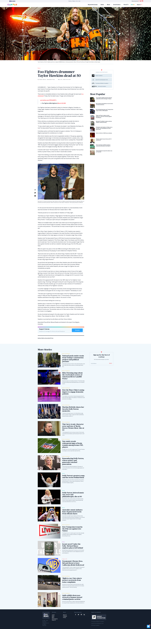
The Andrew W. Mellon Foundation (97, 621)
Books (102, 4)
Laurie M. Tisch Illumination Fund (97, 623)
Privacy (64, 617)
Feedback (65, 616)
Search (139, 4)
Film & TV (126, 4)
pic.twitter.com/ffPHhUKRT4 (48, 100)
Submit (110, 363)
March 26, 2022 (62, 103)
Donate (132, 4)
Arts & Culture (116, 4)
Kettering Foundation (95, 625)
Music (108, 4)
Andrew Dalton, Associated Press (47, 79)
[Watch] (49, 360)
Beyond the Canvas (93, 4)
